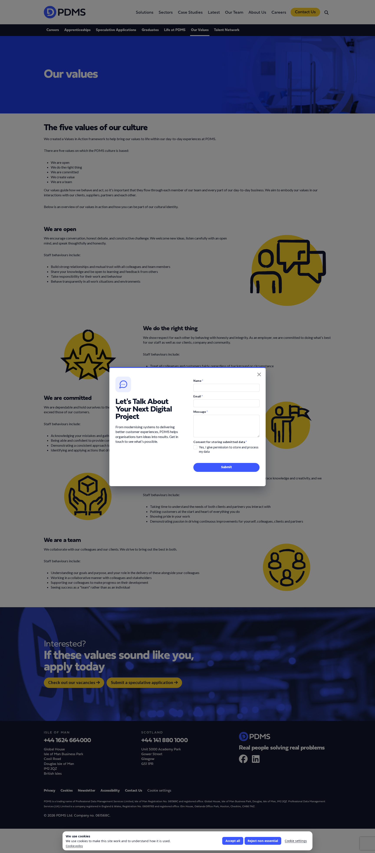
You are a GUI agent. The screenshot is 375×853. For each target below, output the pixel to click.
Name (198, 380)
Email (198, 396)
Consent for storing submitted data (220, 442)
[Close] (259, 374)
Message (200, 411)
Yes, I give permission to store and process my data (228, 449)
